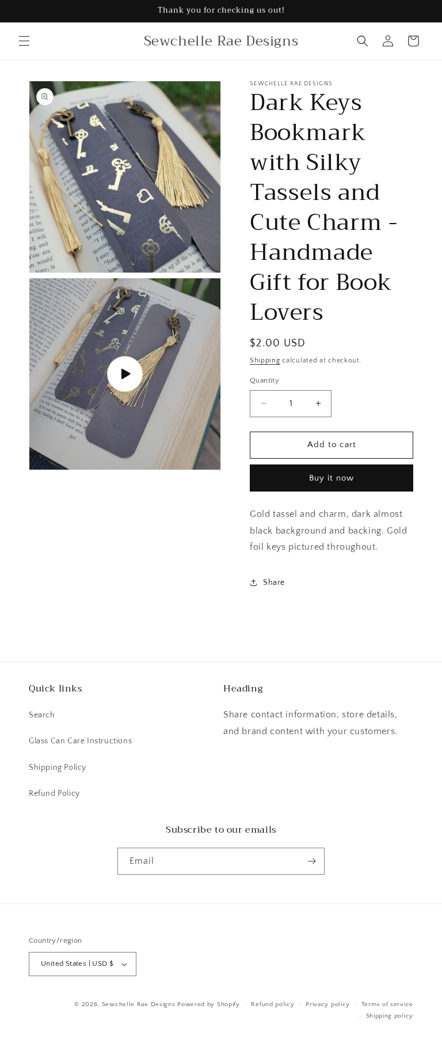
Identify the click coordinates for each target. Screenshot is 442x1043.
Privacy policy (328, 1004)
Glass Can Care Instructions (80, 741)
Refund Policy (54, 793)
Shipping (265, 360)
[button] (24, 41)
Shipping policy (390, 1015)
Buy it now (331, 478)
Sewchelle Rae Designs (139, 1004)
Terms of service (387, 1004)
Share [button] (274, 582)
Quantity (264, 380)
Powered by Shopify (208, 1004)
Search (42, 715)
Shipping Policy (57, 767)
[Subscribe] (311, 861)
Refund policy (272, 1004)
